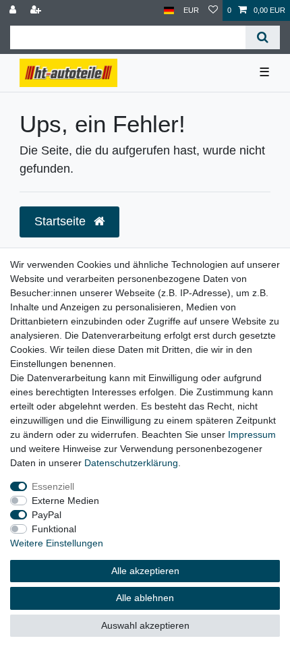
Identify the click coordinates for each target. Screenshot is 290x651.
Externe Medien (65, 500)
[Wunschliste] (213, 10)
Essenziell (53, 486)
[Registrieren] (37, 10)
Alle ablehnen (145, 597)
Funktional (54, 528)
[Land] (169, 10)
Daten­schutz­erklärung (131, 462)
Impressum (252, 434)
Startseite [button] (61, 221)
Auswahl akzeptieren (145, 625)
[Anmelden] (14, 10)
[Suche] (262, 37)
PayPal (46, 514)
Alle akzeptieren (145, 570)
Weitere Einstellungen (56, 543)
